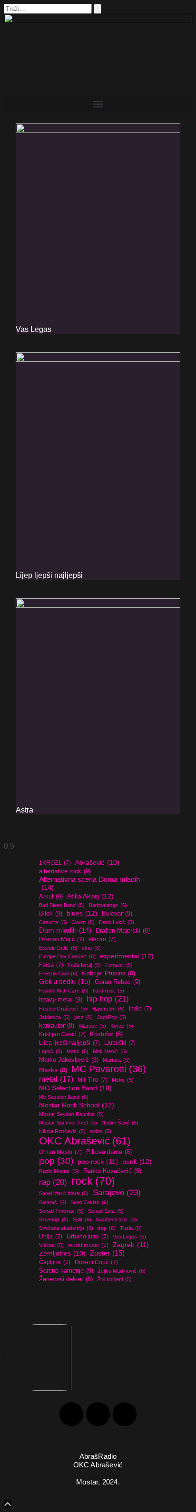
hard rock (108, 990)
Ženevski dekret (66, 1279)
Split (82, 1219)
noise (100, 1131)
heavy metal (60, 999)
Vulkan (51, 1245)
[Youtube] (125, 1414)
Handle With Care (63, 990)
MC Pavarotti (108, 1069)
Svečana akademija (66, 1228)
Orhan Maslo (60, 1152)
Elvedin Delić (58, 948)
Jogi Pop (111, 1017)
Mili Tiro (93, 1080)
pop (56, 1161)
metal (56, 1079)
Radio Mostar (59, 1171)
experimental (127, 956)
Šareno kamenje (66, 1270)
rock (93, 1181)
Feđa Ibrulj (84, 965)
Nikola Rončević (62, 1131)
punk (137, 1161)
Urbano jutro (87, 1236)
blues (82, 913)
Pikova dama (109, 1152)
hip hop (108, 998)
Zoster (107, 1253)
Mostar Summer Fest (68, 1122)
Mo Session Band (63, 1097)
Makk (77, 1051)
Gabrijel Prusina (108, 973)
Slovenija (54, 1219)
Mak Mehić (110, 1051)
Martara (116, 1060)
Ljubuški (120, 1043)
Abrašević (97, 862)
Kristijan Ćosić (62, 1034)
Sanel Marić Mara (63, 1193)
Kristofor (106, 1034)
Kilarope (92, 1026)
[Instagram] (98, 1414)
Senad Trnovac (61, 1211)
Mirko (123, 1080)
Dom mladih (65, 930)
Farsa (51, 965)
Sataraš (52, 1202)
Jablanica (54, 1017)
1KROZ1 (55, 863)
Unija (50, 1236)
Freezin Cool (58, 973)
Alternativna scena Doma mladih (89, 883)
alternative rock (65, 871)
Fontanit (119, 965)
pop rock (98, 1161)
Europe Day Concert (67, 956)
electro (102, 939)
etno (91, 948)
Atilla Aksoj (90, 896)
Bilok (50, 913)
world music (88, 1245)
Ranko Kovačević (112, 1170)
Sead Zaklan (89, 1202)
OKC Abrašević (84, 1141)
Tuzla (131, 1228)
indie (140, 1008)
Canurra (53, 922)
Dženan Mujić (61, 939)
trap (107, 1228)
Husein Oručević (63, 1008)
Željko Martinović (122, 1271)
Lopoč (50, 1051)
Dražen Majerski (123, 930)
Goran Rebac (117, 981)
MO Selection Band (75, 1088)
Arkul (51, 896)
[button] (98, 104)
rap (53, 1182)
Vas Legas (33, 329)
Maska (53, 1070)
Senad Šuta (106, 1211)
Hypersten (108, 1008)
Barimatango (108, 905)
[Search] (97, 9)
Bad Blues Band (62, 905)
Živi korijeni (114, 1279)
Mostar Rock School (76, 1105)
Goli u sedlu (64, 981)
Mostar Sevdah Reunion (71, 1114)
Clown (83, 922)
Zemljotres (62, 1253)
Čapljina (54, 1262)
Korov (121, 1026)
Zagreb (131, 1244)
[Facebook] (71, 1414)
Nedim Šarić (119, 1122)
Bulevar (117, 913)
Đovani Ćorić (96, 1262)
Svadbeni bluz (116, 1219)
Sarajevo (117, 1192)
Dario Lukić (116, 922)
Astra (24, 810)
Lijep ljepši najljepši (49, 575)
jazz (83, 1017)
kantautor (56, 1025)
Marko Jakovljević (68, 1060)
